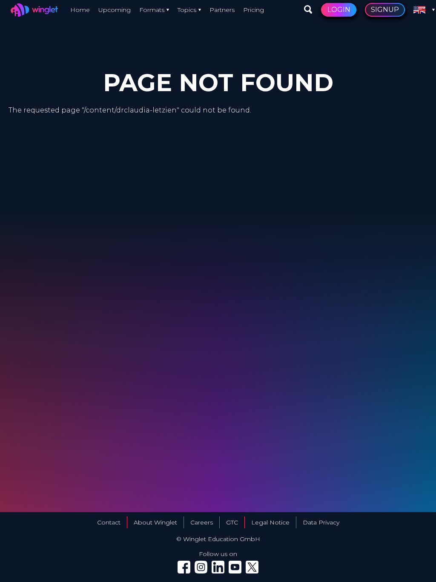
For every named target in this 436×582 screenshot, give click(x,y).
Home (80, 10)
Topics (187, 10)
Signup (385, 10)
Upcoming (114, 10)
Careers (201, 522)
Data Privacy (321, 522)
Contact (108, 522)
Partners (222, 10)
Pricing (253, 10)
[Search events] (308, 9)
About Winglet (155, 522)
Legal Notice (270, 522)
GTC (232, 522)
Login (338, 10)
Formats (151, 10)
